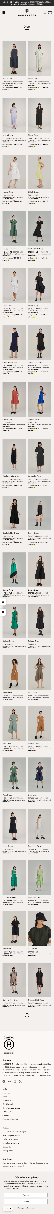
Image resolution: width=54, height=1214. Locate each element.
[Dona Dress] (14, 774)
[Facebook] (4, 1081)
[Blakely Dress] (14, 172)
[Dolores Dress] (39, 723)
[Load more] (27, 1015)
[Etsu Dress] (14, 928)
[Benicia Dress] (14, 58)
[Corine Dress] (39, 513)
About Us (6, 1092)
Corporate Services (10, 1119)
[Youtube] (9, 1081)
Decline (26, 1201)
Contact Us (7, 1146)
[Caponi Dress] (14, 399)
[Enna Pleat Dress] (39, 826)
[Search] (44, 13)
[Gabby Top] (39, 928)
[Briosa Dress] (14, 285)
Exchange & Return (10, 1139)
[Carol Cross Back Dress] (14, 456)
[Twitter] (20, 1081)
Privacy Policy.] (15, 1188)
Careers (6, 1115)
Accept (26, 1195)
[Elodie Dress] (14, 826)
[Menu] (4, 12)
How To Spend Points (11, 1135)
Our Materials (8, 1104)
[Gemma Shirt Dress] (14, 980)
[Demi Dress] (14, 672)
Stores (5, 1096)
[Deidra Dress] (39, 569)
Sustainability (8, 1100)
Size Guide (7, 1111)
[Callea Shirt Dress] (14, 342)
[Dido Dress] (39, 672)
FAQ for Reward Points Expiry (14, 1131)
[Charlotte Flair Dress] (14, 513)
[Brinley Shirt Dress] (14, 228)
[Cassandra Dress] (39, 456)
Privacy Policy (8, 1150)
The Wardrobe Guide (11, 1108)
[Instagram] (15, 1081)
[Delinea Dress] (14, 621)
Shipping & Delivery (11, 1143)
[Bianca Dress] (39, 58)
